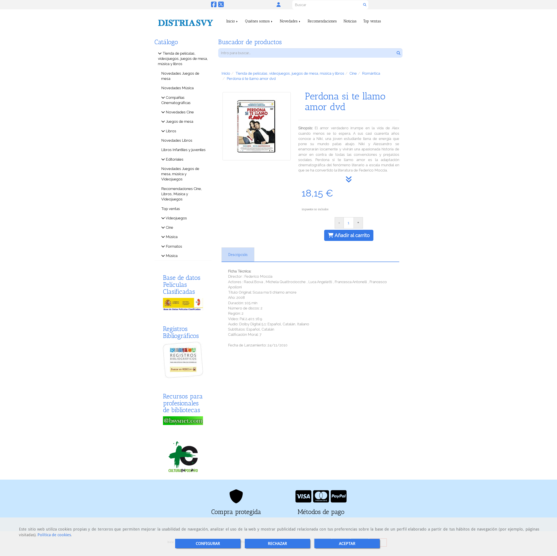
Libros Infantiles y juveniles (183, 150)
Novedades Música (177, 88)
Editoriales (174, 159)
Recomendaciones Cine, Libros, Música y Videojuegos (181, 194)
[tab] (237, 254)
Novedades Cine (179, 112)
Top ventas (372, 21)
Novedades (289, 21)
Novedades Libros (176, 140)
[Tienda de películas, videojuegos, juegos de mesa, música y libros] (160, 53)
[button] (279, 4)
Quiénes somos (258, 21)
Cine (169, 227)
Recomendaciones (322, 21)
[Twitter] (221, 5)
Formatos (173, 246)
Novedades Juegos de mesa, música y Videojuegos (180, 173)
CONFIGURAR (208, 543)
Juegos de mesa (179, 121)
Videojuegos (176, 218)
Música (171, 237)
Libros (170, 131)
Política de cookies (54, 534)
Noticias (350, 21)
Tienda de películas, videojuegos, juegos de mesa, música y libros (183, 58)
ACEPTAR (347, 543)
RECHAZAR (277, 543)
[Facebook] (213, 5)
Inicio (231, 21)
